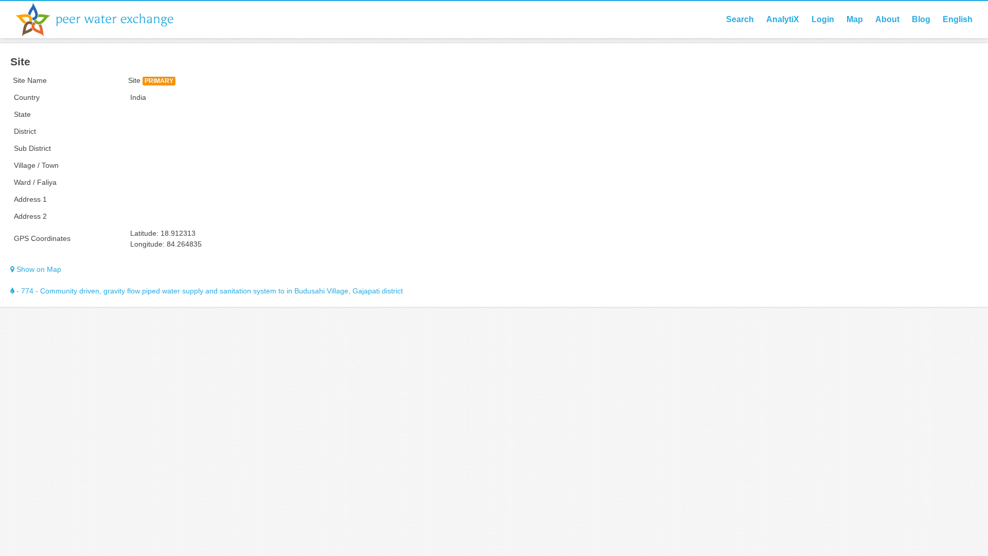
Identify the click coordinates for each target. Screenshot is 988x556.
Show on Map (37, 269)
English (958, 19)
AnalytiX (782, 19)
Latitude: (144, 233)
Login (822, 19)
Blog (921, 19)
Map (854, 19)
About (887, 19)
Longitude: (147, 244)
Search (740, 19)
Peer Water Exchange (103, 19)
